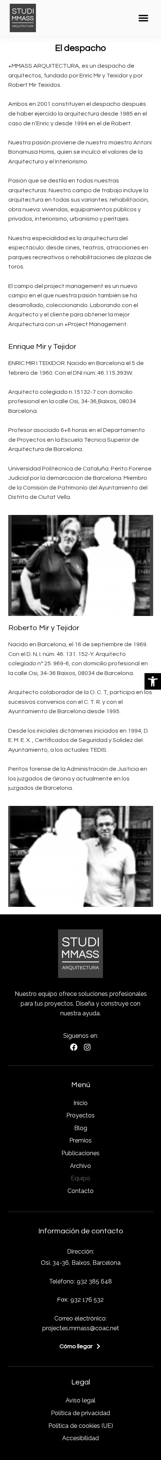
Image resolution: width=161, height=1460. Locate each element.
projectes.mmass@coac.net (80, 1328)
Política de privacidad (80, 1413)
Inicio (80, 1103)
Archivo (80, 1165)
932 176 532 (87, 1299)
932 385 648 (94, 1281)
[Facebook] (74, 1047)
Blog (80, 1128)
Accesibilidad (80, 1438)
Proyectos (80, 1115)
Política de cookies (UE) (80, 1425)
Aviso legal (80, 1400)
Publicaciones (80, 1153)
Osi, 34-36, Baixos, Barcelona (81, 1262)
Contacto (80, 1190)
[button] (153, 681)
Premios (80, 1140)
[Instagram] (87, 1047)
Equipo (80, 1178)
